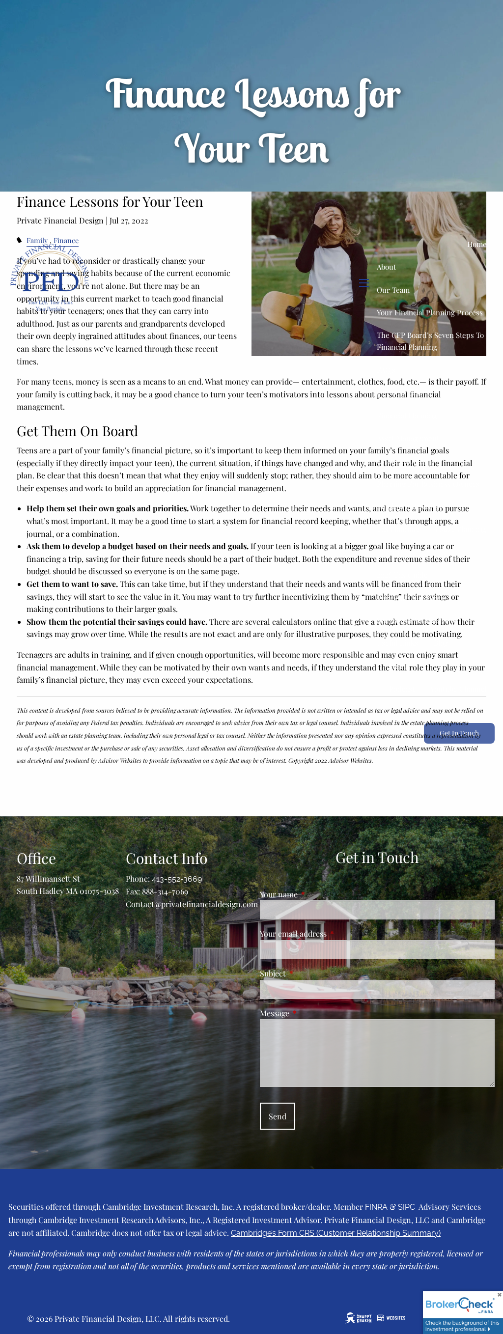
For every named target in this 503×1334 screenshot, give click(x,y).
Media (399, 666)
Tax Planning (398, 529)
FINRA (376, 1207)
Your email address (332, 933)
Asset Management (408, 438)
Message (313, 1013)
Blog (441, 643)
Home (477, 244)
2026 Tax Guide (402, 575)
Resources (394, 552)
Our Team (393, 290)
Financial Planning (407, 415)
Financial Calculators (411, 598)
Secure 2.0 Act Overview (417, 620)
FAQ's (386, 370)
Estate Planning (402, 461)
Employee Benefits (408, 506)
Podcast (402, 689)
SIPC (406, 1207)
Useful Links (397, 643)
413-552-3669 (177, 879)
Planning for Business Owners (428, 484)
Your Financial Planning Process (430, 312)
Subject (311, 973)
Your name (317, 894)
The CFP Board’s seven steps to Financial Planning (430, 341)
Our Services (398, 392)
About (386, 267)
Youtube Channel (458, 689)
